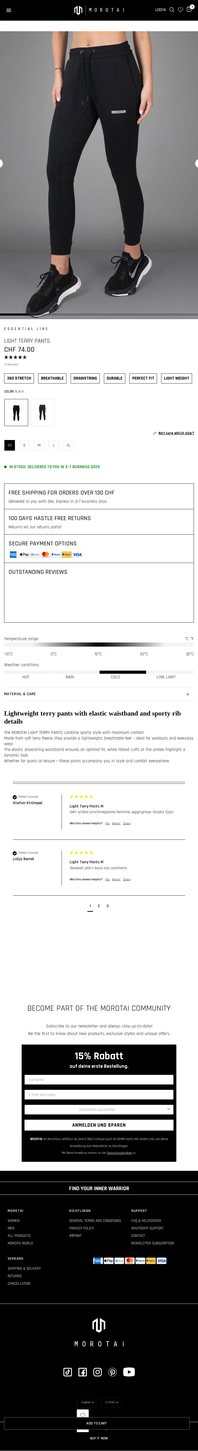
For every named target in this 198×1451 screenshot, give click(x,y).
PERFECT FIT (143, 378)
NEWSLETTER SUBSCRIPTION (152, 1243)
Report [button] (116, 823)
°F (192, 639)
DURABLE (114, 378)
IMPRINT (75, 1235)
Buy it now (99, 1438)
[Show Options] (168, 1109)
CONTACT (138, 1235)
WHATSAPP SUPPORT (147, 1228)
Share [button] (126, 823)
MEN (11, 1228)
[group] (99, 817)
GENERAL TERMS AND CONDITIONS (95, 1220)
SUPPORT (139, 1211)
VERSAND (16, 1258)
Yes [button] (107, 823)
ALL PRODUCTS (19, 1235)
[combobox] (97, 1109)
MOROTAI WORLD (20, 1243)
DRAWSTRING (85, 378)
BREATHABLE (52, 378)
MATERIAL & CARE (20, 694)
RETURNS (15, 1276)
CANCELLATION (19, 1283)
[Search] (172, 10)
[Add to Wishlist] (83, 1415)
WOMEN (14, 1220)
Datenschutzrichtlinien (119, 1153)
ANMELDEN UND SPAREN (99, 1125)
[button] (99, 361)
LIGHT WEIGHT (176, 378)
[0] (188, 10)
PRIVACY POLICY (81, 1228)
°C (186, 639)
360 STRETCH (19, 378)
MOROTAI (16, 1211)
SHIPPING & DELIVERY (24, 1268)
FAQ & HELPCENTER (146, 1220)
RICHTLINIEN (80, 1211)
